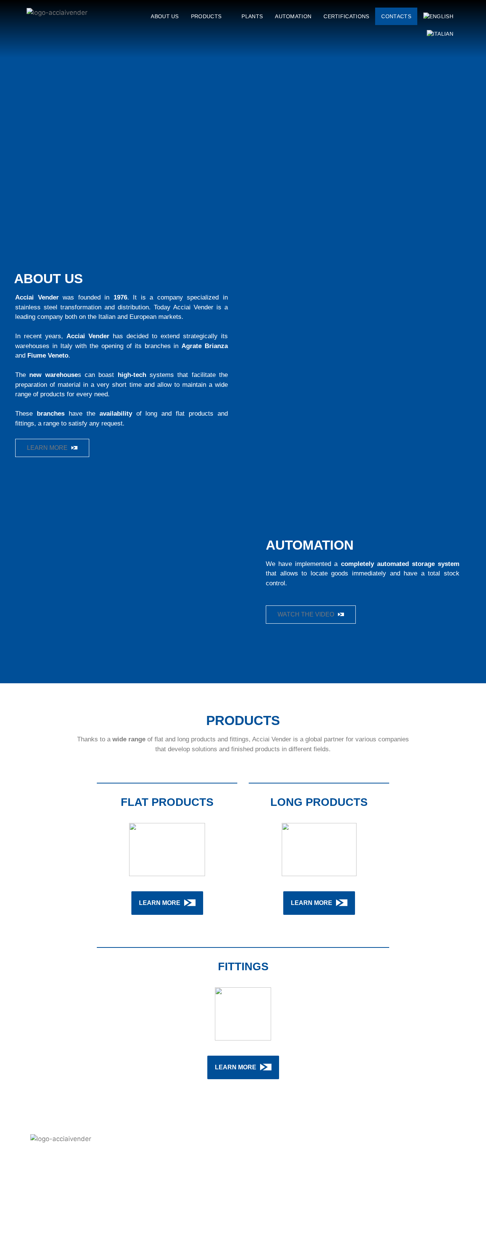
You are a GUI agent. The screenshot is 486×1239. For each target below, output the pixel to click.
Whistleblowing (295, 1214)
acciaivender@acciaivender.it (425, 1192)
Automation (293, 16)
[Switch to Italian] (440, 34)
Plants (304, 1163)
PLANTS (252, 16)
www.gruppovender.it (434, 1199)
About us (164, 16)
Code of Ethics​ (296, 1204)
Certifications (297, 1184)
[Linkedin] (35, 1196)
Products (206, 16)
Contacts (396, 16)
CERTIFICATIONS (346, 16)
